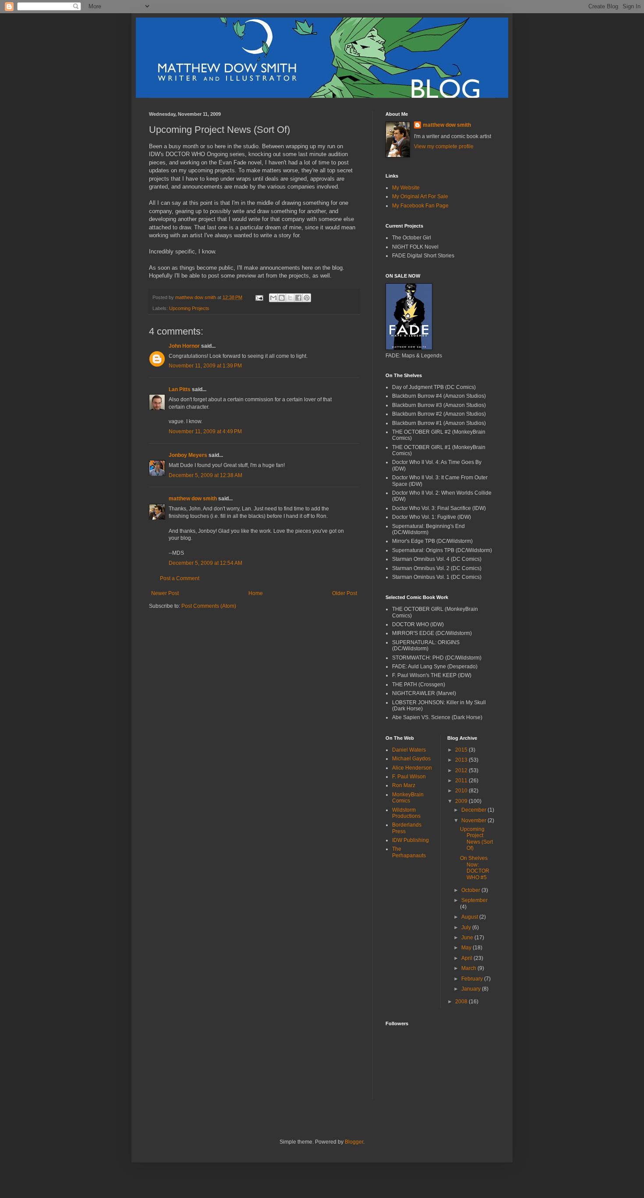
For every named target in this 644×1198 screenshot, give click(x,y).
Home (255, 593)
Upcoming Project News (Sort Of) (476, 838)
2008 (462, 1001)
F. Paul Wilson (409, 777)
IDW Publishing (410, 840)
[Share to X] (290, 297)
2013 (462, 760)
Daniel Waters (409, 750)
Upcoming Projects (189, 308)
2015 (462, 750)
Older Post (344, 593)
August (470, 917)
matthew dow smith (193, 499)
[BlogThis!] (281, 297)
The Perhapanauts (409, 852)
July (466, 927)
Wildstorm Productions (406, 813)
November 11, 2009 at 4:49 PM (205, 431)
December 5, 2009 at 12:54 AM (205, 563)
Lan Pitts (180, 389)
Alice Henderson (412, 768)
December (474, 810)
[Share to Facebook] (298, 297)
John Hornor (184, 346)
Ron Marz (403, 785)
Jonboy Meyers (188, 455)
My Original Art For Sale (420, 196)
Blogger (354, 1142)
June (467, 937)
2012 (462, 770)
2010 (462, 791)
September (474, 900)
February (472, 979)
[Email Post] (259, 297)
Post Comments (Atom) (208, 606)
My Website (406, 188)
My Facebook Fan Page (420, 206)
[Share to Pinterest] (306, 297)
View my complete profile (444, 146)
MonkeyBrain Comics (408, 798)
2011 (462, 780)
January (471, 989)
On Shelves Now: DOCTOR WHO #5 (474, 867)
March (469, 968)
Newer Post (165, 593)
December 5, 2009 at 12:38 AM (205, 475)
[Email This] (273, 297)
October (471, 890)
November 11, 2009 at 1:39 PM (205, 366)
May (467, 948)
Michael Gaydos (411, 759)
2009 (462, 801)
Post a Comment (179, 578)
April (467, 958)
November (474, 820)
